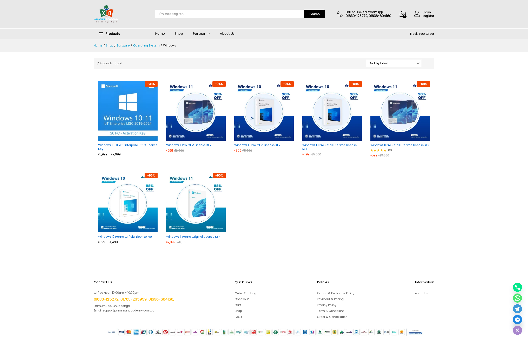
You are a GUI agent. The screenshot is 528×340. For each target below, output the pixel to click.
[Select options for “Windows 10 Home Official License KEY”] (123, 229)
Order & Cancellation (332, 317)
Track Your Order (422, 34)
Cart (238, 305)
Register (428, 16)
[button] (191, 138)
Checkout (242, 299)
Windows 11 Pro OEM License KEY (188, 145)
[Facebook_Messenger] (517, 319)
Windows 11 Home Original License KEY (193, 237)
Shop (179, 33)
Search (315, 14)
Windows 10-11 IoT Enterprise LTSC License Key (127, 147)
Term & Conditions (330, 311)
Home (160, 33)
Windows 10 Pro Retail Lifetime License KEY (329, 147)
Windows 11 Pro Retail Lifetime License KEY (400, 145)
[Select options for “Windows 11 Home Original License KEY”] (191, 229)
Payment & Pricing (330, 299)
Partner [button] (199, 33)
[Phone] (517, 287)
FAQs (238, 317)
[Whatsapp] (517, 298)
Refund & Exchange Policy (335, 293)
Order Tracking (245, 293)
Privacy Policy (326, 305)
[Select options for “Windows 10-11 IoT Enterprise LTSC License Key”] (123, 138)
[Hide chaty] (517, 330)
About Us (227, 33)
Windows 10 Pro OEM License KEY (257, 145)
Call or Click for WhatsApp (364, 12)
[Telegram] (517, 308)
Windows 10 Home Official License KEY (125, 237)
